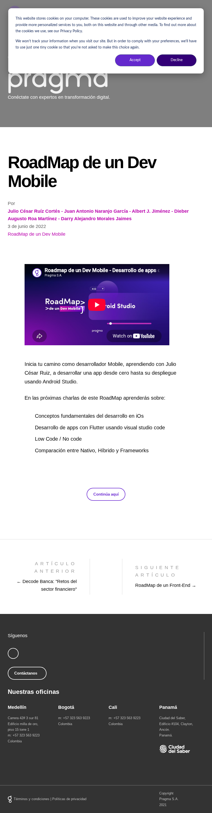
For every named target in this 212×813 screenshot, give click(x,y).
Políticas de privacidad (69, 799)
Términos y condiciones (31, 799)
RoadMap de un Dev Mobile (36, 234)
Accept (135, 60)
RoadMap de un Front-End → (165, 585)
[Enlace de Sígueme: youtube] (13, 653)
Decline (177, 60)
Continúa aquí (106, 494)
